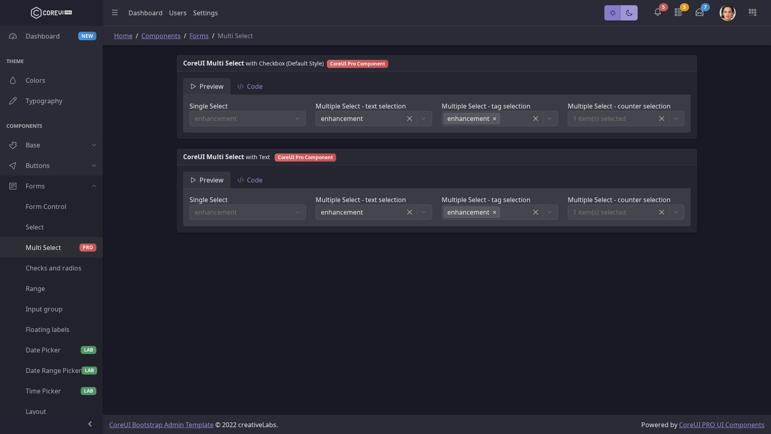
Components (161, 35)
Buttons (38, 165)
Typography (44, 100)
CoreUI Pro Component (357, 63)
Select (35, 227)
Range (35, 288)
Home (123, 35)
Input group (44, 309)
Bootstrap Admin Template (173, 424)
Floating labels (47, 329)
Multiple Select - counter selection (619, 106)
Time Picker (59, 391)
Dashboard (59, 36)
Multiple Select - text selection (361, 106)
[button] (657, 13)
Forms (35, 186)
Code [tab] (255, 86)
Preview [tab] (212, 86)
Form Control (46, 206)
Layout (36, 411)
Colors (35, 80)
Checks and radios (54, 268)
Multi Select (59, 247)
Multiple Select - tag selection (486, 106)
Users (178, 12)
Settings (205, 12)
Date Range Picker (60, 370)
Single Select (209, 106)
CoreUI (120, 424)
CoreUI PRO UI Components (722, 424)
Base (33, 145)
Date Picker (59, 350)
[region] (51, 220)
